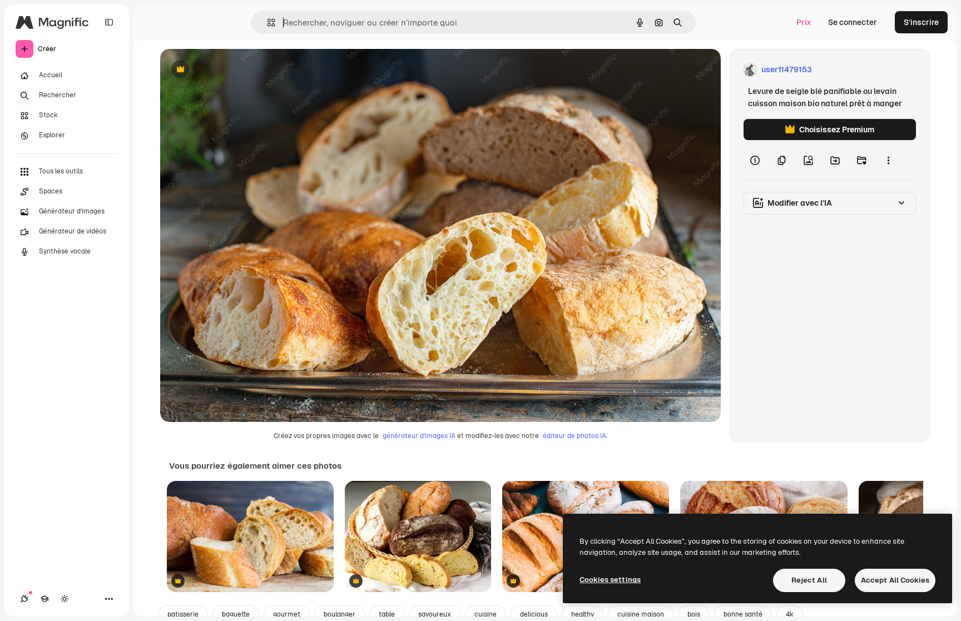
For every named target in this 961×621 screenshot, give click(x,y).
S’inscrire (921, 22)
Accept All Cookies (895, 580)
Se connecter (852, 22)
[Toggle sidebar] (109, 22)
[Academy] (44, 599)
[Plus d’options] (888, 160)
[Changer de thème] (64, 599)
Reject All (809, 580)
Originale (233, 69)
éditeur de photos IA (574, 435)
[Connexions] (24, 599)
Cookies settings (610, 579)
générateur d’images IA (419, 435)
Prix (803, 22)
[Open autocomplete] (266, 22)
